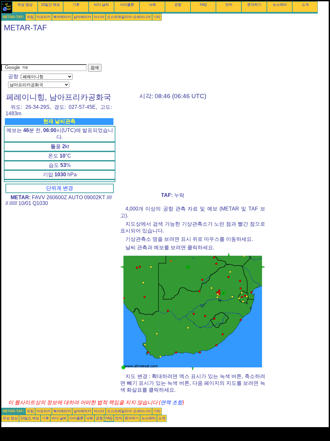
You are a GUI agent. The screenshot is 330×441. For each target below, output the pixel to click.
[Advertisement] (118, 49)
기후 (76, 4)
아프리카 (43, 17)
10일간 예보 (50, 4)
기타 (156, 17)
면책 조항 (171, 402)
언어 (228, 4)
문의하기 (254, 4)
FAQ (203, 4)
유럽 (30, 17)
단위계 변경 (59, 188)
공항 (177, 4)
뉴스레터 (280, 4)
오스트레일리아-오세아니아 (129, 17)
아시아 (99, 17)
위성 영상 (25, 4)
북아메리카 (62, 17)
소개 (305, 4)
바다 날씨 (101, 4)
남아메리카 (82, 17)
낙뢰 (152, 4)
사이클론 (127, 4)
